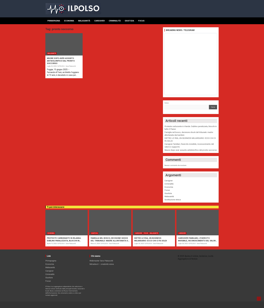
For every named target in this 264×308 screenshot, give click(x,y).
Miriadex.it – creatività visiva (102, 264)
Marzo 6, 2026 (95, 243)
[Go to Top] (259, 299)
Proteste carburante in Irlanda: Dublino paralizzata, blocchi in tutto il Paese (64, 240)
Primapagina (53, 21)
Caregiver (99, 21)
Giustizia (129, 21)
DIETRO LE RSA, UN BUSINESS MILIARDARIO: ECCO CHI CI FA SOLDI (150, 239)
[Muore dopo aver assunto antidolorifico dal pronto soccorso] (64, 44)
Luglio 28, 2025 (183, 243)
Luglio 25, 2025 (52, 66)
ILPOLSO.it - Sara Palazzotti (67, 66)
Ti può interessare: (56, 207)
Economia (69, 21)
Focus (141, 21)
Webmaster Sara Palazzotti (101, 261)
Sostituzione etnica (172, 199)
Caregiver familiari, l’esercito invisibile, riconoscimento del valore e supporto (197, 240)
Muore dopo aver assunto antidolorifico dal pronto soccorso (61, 60)
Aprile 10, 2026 (52, 243)
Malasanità (84, 21)
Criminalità (115, 21)
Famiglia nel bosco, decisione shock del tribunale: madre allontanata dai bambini (110, 240)
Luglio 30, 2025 (139, 243)
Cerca (166, 103)
